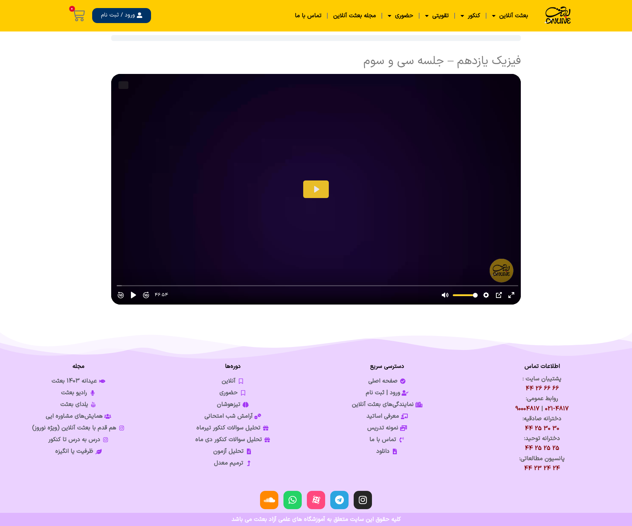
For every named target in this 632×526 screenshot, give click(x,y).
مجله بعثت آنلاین (354, 15)
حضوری (404, 15)
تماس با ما (308, 15)
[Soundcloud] (269, 500)
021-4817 (557, 408)
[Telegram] (339, 500)
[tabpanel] (316, 179)
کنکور (474, 15)
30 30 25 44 (542, 428)
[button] (121, 15)
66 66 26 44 (542, 388)
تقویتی (440, 15)
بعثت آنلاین (513, 15)
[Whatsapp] (292, 500)
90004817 (527, 408)
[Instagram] (363, 500)
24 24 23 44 (542, 468)
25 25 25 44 (542, 448)
